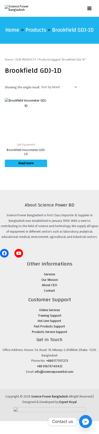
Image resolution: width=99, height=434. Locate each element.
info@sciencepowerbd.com (54, 371)
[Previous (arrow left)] (6, 431)
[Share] (30, 425)
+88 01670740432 (49, 366)
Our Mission (49, 280)
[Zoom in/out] (6, 425)
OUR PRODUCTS (25, 59)
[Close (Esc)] (42, 425)
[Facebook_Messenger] (85, 421)
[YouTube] (18, 253)
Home (9, 59)
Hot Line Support (49, 321)
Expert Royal (68, 402)
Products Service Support (49, 332)
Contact (49, 290)
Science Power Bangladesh (49, 396)
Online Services (49, 310)
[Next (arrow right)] (18, 431)
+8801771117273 (57, 360)
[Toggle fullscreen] (18, 425)
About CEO (49, 285)
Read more (26, 163)
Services (49, 274)
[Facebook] (4, 253)
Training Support (50, 315)
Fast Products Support (49, 326)
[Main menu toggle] (89, 8)
